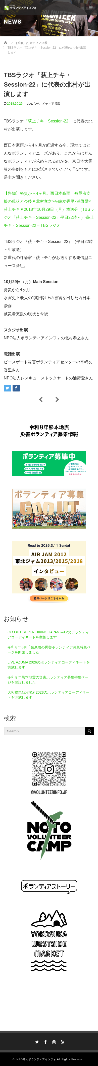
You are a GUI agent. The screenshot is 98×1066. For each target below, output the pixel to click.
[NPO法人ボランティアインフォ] (20, 7)
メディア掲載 (51, 103)
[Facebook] (44, 1041)
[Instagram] (53, 1041)
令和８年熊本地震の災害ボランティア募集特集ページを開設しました (48, 679)
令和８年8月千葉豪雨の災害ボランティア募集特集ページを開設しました (49, 649)
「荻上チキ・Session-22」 (48, 121)
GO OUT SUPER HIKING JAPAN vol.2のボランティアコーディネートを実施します (48, 634)
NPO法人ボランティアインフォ (36, 1059)
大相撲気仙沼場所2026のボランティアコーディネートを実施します (48, 694)
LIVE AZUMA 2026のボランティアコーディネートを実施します (49, 664)
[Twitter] (36, 1041)
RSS (62, 1041)
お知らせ (33, 103)
